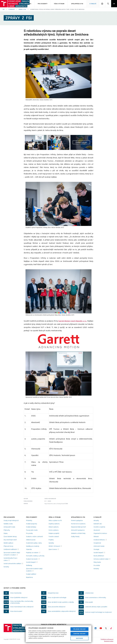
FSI (3, 9)
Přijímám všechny (79, 629)
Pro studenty (42, 3)
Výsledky (51, 543)
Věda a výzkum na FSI (55, 520)
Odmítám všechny (79, 633)
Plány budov (97, 562)
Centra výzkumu (53, 530)
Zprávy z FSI (22, 9)
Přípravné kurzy (8, 546)
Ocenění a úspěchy (99, 527)
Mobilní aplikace (8, 543)
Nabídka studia (8, 524)
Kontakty (6, 567)
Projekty (51, 540)
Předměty (29, 520)
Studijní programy (31, 524)
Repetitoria (29, 577)
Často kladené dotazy (10, 536)
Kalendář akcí (98, 524)
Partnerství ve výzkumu (78, 524)
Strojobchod (97, 543)
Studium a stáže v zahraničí (34, 536)
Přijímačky (7, 530)
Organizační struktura (100, 533)
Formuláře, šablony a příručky (35, 556)
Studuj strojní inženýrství (11, 520)
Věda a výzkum (59, 3)
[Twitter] (106, 628)
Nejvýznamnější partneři (78, 527)
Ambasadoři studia (9, 527)
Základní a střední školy (78, 533)
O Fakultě (93, 3)
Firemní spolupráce (77, 520)
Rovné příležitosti (99, 556)
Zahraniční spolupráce (78, 530)
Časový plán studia (32, 530)
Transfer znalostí (54, 536)
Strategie (96, 549)
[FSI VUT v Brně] (9, 3)
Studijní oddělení (31, 574)
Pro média (97, 565)
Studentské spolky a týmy (34, 543)
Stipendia (29, 549)
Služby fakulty (75, 536)
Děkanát (96, 536)
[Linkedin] (95, 628)
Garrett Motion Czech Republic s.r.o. (72, 321)
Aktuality (96, 520)
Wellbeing (29, 565)
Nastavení (79, 638)
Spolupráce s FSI (77, 3)
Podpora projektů (54, 533)
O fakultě (12, 9)
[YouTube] (101, 628)
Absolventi (97, 530)
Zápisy (6, 533)
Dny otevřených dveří (10, 540)
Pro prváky (29, 533)
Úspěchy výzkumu (54, 524)
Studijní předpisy (31, 527)
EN (114, 3)
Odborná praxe (30, 540)
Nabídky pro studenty (32, 546)
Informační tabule (99, 546)
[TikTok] (111, 628)
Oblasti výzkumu (54, 527)
